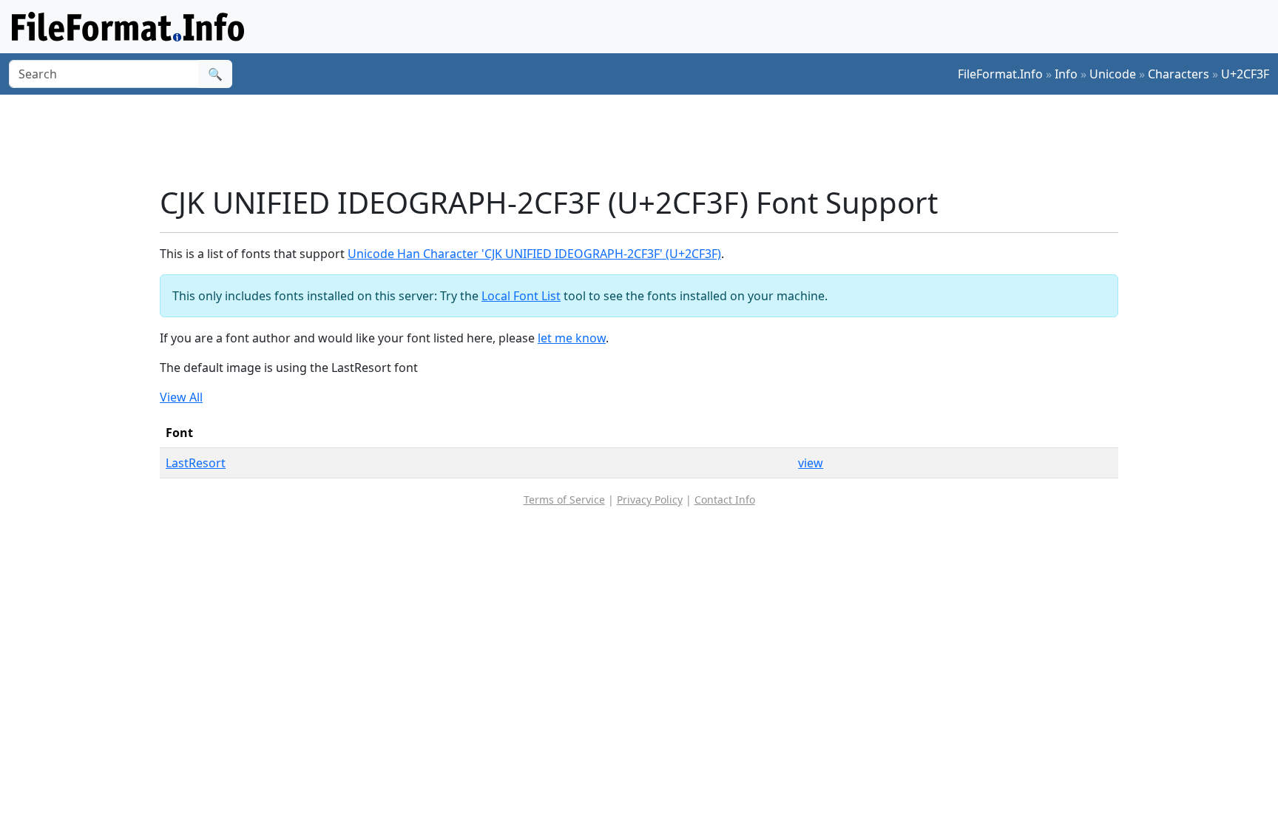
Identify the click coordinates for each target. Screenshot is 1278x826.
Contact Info (724, 499)
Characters (1178, 74)
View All (181, 397)
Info (1066, 74)
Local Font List (521, 296)
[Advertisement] (648, 139)
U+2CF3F (1245, 74)
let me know (572, 338)
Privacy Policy (650, 499)
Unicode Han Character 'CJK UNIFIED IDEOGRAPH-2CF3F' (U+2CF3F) (534, 254)
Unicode (1112, 74)
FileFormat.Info (1000, 74)
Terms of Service (564, 499)
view (810, 463)
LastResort (196, 463)
